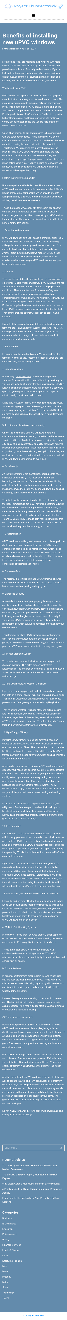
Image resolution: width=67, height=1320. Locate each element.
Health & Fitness (10, 1250)
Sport (5, 1287)
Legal (5, 1255)
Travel (5, 1298)
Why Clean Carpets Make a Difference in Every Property (31, 1183)
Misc (4, 1266)
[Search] (61, 1148)
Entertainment (9, 1234)
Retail (5, 1282)
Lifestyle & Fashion (12, 1260)
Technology (8, 1292)
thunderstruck (12, 49)
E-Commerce (9, 1223)
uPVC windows (23, 376)
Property (6, 1276)
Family (5, 1239)
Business (7, 1218)
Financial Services (11, 1245)
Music (5, 1271)
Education (7, 1229)
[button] (33, 15)
